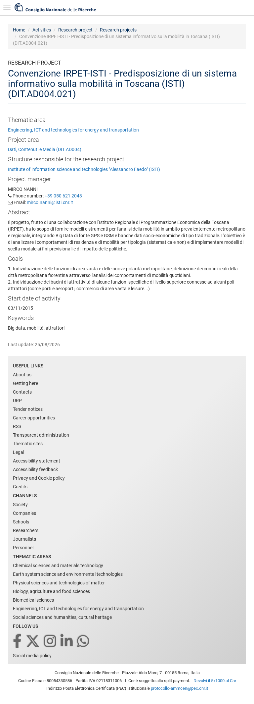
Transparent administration (41, 435)
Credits (20, 486)
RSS (17, 426)
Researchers (25, 530)
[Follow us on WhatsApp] (83, 641)
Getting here (25, 383)
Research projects (118, 29)
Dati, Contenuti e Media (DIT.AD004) (44, 149)
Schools (21, 521)
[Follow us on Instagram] (50, 641)
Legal (18, 452)
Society (20, 504)
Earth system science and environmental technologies (68, 574)
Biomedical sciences (33, 600)
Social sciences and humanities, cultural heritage (62, 617)
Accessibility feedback (35, 469)
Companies (24, 513)
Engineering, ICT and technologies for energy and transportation (73, 130)
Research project (75, 29)
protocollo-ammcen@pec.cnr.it (179, 688)
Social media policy (32, 655)
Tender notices (28, 409)
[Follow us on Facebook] (17, 641)
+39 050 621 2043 (63, 195)
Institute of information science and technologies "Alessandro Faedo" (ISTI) (84, 169)
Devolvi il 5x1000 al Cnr (214, 680)
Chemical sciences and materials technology (58, 565)
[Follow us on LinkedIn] (67, 641)
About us (22, 374)
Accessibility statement (36, 460)
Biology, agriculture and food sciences (51, 591)
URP (17, 400)
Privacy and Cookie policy (39, 478)
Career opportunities (34, 417)
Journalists (24, 539)
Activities (41, 29)
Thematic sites (28, 443)
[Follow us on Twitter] (33, 641)
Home (19, 29)
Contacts (22, 392)
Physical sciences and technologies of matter (59, 582)
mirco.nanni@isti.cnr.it (50, 202)
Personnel (23, 547)
